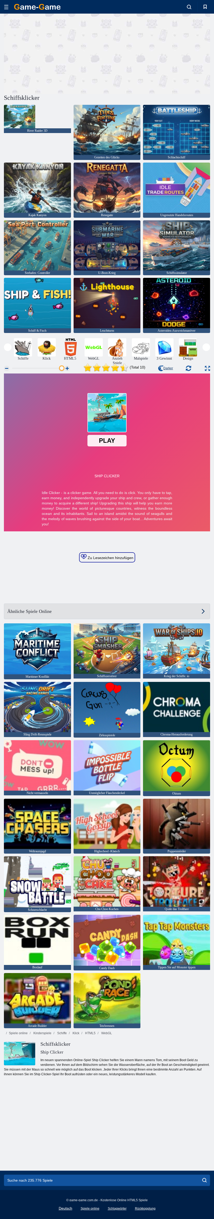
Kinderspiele (42, 1033)
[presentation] (7, 347)
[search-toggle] (189, 7)
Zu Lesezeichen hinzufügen (110, 558)
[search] (204, 1180)
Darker (168, 368)
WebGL (106, 1033)
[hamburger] (6, 7)
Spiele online (18, 1033)
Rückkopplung (145, 1208)
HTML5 (90, 1033)
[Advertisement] (55, 53)
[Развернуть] (207, 368)
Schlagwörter (117, 1208)
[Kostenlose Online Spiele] (37, 7)
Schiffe (61, 1033)
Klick (75, 1033)
